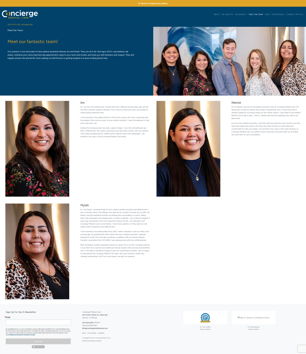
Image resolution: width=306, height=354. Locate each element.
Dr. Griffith (227, 14)
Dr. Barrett (241, 14)
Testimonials (277, 14)
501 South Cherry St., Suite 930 (95, 314)
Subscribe (38, 341)
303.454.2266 (87, 322)
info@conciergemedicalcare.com (95, 328)
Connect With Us (294, 14)
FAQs (267, 14)
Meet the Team (256, 14)
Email (8, 317)
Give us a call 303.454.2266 (20, 24)
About (217, 14)
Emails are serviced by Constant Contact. (22, 335)
